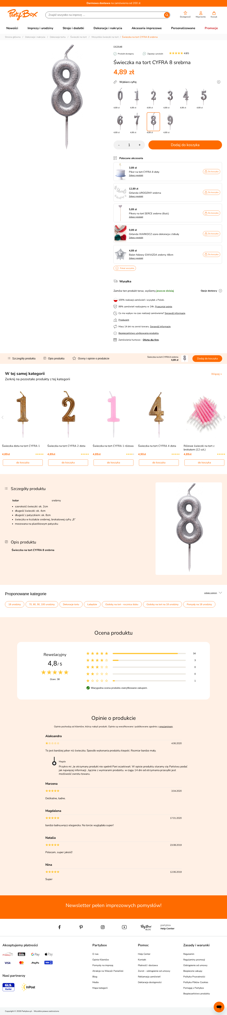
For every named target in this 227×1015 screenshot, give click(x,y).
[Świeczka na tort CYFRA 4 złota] (159, 414)
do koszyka (22, 462)
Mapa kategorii (100, 988)
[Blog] (146, 934)
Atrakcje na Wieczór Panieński (107, 971)
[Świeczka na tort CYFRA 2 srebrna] (153, 97)
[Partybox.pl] (23, 19)
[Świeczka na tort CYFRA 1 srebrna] (136, 97)
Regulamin (188, 954)
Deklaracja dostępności (150, 982)
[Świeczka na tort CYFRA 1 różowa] (113, 414)
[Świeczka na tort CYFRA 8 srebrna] (153, 121)
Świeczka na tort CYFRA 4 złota (157, 446)
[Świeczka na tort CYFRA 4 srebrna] (186, 97)
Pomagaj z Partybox (193, 988)
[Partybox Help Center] (167, 934)
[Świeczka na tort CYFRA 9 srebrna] (170, 121)
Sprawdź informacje (175, 313)
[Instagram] (102, 934)
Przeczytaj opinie (163, 306)
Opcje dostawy (209, 290)
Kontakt (142, 959)
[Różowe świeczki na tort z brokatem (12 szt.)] (204, 414)
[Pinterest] (81, 934)
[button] (185, 14)
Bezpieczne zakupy (192, 971)
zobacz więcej (210, 593)
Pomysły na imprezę (102, 965)
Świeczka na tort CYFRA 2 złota (66, 446)
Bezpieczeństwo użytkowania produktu (138, 333)
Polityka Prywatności (194, 976)
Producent (123, 319)
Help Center (144, 954)
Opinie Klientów (100, 959)
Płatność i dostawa (148, 965)
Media (95, 982)
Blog (94, 976)
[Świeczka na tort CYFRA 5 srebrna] (203, 97)
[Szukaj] (167, 15)
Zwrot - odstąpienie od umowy (154, 971)
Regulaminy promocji (194, 959)
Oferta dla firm (151, 339)
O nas (95, 954)
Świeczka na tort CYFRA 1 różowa (113, 446)
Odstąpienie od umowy (195, 965)
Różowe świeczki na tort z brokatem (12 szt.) (199, 447)
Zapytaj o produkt (155, 53)
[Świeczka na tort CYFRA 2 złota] (68, 414)
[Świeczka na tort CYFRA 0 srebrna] (120, 97)
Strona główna (12, 37)
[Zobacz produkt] (121, 171)
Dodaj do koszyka (185, 144)
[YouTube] (124, 934)
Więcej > (216, 374)
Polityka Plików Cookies (195, 982)
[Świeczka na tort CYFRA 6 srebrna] (120, 121)
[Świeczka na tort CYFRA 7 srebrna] (136, 121)
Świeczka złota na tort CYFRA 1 (21, 446)
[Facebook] (59, 934)
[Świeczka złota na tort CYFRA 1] (23, 414)
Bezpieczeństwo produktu (196, 993)
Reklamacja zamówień (149, 976)
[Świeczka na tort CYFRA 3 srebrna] (170, 97)
